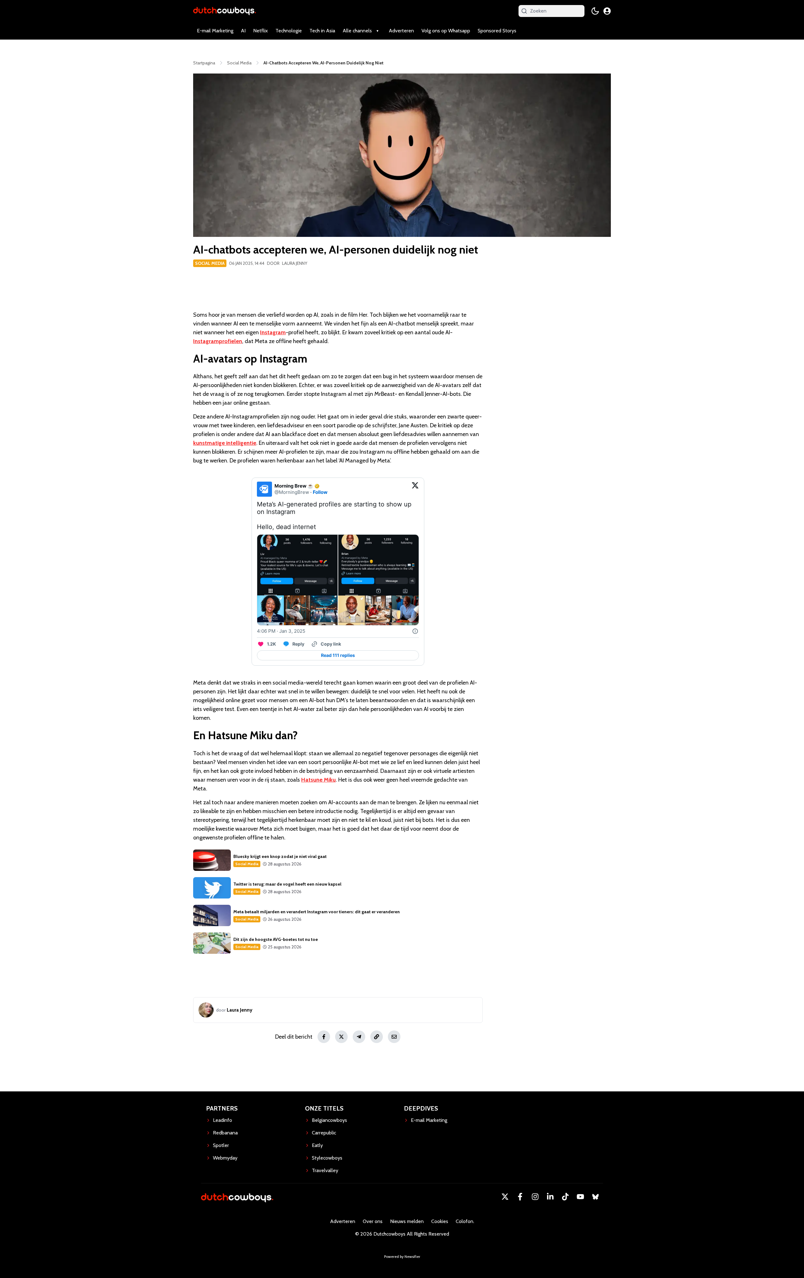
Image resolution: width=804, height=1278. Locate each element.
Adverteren (401, 31)
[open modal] (607, 11)
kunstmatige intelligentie (224, 443)
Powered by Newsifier (402, 1256)
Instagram (273, 332)
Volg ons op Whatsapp (445, 31)
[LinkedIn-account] (550, 1196)
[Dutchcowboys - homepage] (224, 11)
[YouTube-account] (580, 1196)
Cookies (439, 1221)
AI (243, 31)
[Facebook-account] (520, 1196)
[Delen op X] (341, 1036)
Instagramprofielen (217, 341)
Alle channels (357, 31)
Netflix (260, 31)
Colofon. (465, 1221)
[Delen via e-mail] (394, 1036)
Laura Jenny (294, 263)
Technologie (288, 31)
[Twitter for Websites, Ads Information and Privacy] (415, 631)
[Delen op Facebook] (324, 1036)
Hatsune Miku (318, 779)
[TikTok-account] (565, 1196)
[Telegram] (359, 1036)
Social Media (210, 263)
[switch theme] (595, 11)
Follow (320, 492)
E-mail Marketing (215, 31)
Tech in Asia (322, 31)
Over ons (373, 1221)
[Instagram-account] (535, 1196)
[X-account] (505, 1196)
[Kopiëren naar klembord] (376, 1036)
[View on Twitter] (415, 489)
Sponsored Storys (497, 31)
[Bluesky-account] (595, 1196)
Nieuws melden (407, 1221)
